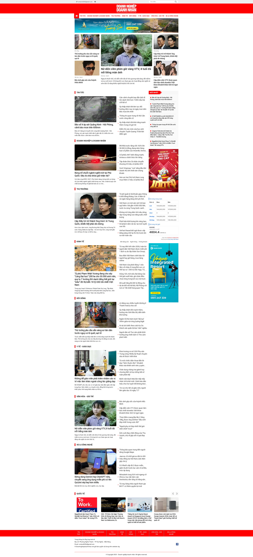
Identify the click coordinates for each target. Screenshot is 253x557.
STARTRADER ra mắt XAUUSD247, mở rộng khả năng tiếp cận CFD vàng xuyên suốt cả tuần (162, 118)
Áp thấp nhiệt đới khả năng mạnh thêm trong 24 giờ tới (132, 123)
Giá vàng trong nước (156, 199)
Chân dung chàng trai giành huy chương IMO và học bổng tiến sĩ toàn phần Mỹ (131, 372)
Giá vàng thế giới (155, 224)
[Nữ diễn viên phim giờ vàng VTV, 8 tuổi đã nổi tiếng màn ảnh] (126, 50)
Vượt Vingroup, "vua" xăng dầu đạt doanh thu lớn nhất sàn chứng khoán (132, 170)
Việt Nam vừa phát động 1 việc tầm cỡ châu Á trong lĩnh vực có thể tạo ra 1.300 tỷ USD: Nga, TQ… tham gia (132, 267)
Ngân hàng (133, 242)
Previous (172, 493)
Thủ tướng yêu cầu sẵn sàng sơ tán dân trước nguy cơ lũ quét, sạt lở (87, 56)
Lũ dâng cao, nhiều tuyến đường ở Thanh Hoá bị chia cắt (132, 304)
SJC (151, 206)
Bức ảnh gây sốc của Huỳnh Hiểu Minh (132, 402)
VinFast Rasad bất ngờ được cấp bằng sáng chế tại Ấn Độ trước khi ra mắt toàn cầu (132, 232)
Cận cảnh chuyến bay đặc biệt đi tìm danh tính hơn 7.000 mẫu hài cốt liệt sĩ (132, 99)
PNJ (151, 209)
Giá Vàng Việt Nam (173, 239)
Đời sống (77, 51)
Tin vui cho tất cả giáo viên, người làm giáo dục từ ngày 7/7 (132, 389)
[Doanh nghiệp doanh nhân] (126, 8)
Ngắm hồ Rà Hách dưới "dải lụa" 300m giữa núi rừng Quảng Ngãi (131, 320)
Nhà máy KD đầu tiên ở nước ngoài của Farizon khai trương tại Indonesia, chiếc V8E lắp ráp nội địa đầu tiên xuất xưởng (166, 517)
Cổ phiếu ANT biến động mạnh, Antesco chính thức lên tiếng (131, 156)
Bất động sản (124, 242)
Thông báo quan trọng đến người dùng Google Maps (132, 451)
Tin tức (80, 92)
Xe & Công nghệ (84, 445)
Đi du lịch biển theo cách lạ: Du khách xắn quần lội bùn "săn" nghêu (133, 326)
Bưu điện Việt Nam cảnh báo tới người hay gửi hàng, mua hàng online (131, 258)
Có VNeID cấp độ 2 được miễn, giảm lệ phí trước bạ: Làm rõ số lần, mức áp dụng (133, 467)
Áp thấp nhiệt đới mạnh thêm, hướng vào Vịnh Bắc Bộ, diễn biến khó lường (132, 312)
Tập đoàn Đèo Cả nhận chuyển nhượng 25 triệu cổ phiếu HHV (131, 162)
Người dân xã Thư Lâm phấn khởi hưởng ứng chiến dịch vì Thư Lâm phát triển (132, 334)
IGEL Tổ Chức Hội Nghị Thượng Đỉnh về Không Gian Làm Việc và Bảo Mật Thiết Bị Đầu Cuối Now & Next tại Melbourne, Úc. (86, 517)
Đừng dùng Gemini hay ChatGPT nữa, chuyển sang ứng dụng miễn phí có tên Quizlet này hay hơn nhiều (93, 480)
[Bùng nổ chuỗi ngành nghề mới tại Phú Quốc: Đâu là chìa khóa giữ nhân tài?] (95, 157)
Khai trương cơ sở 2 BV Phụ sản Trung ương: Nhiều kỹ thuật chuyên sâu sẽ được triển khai (133, 353)
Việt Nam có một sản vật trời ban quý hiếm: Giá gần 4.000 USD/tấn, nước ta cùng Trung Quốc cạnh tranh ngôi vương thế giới (132, 205)
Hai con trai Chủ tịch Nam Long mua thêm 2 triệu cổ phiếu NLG (131, 178)
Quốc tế (81, 493)
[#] (126, 25)
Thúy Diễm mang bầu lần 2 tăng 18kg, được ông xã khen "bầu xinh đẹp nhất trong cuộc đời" (132, 419)
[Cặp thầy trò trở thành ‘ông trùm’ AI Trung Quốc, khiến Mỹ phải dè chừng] (166, 41)
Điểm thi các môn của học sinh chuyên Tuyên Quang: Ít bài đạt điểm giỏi (131, 131)
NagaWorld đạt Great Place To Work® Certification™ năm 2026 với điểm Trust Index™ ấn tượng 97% (163, 143)
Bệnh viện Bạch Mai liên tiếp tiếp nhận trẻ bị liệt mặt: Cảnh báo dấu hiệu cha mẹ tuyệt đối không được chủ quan (132, 381)
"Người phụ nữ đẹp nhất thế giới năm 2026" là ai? (131, 427)
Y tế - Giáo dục (84, 346)
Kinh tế (80, 241)
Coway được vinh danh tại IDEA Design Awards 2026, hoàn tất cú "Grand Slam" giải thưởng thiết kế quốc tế (139, 517)
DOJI (151, 213)
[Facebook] (177, 544)
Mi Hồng (152, 220)
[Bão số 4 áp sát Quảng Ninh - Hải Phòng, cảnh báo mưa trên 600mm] (95, 109)
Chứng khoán (143, 242)
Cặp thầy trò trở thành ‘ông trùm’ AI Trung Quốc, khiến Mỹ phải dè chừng (165, 56)
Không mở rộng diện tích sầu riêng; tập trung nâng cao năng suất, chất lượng (133, 214)
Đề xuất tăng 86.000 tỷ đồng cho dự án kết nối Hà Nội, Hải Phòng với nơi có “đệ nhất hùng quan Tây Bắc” (133, 285)
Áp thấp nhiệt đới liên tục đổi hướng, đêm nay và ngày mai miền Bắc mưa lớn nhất (132, 109)
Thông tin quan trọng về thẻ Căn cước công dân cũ (132, 117)
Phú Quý (152, 216)
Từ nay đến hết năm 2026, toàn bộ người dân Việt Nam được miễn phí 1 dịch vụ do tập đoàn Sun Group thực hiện (133, 249)
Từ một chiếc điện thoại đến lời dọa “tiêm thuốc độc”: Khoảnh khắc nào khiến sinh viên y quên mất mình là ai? (131, 363)
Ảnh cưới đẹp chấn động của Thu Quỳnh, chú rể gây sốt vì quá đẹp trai (132, 435)
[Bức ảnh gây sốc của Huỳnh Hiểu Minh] (87, 68)
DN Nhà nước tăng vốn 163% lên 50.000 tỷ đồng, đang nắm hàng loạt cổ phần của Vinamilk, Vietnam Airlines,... (133, 148)
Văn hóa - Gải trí (79, 77)
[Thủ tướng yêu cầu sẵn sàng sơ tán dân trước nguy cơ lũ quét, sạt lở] (87, 41)
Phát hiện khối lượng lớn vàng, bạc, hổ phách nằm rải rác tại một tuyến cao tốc (133, 223)
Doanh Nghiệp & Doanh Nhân (91, 141)
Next (176, 493)
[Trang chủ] (76, 15)
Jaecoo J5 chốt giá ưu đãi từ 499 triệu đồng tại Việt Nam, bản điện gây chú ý (132, 458)
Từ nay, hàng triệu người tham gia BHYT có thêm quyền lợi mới (132, 485)
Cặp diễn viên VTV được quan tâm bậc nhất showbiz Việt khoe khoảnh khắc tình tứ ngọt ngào (132, 410)
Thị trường (156, 51)
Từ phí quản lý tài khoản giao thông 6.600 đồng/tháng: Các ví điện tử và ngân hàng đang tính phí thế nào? (133, 196)
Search (175, 1)
